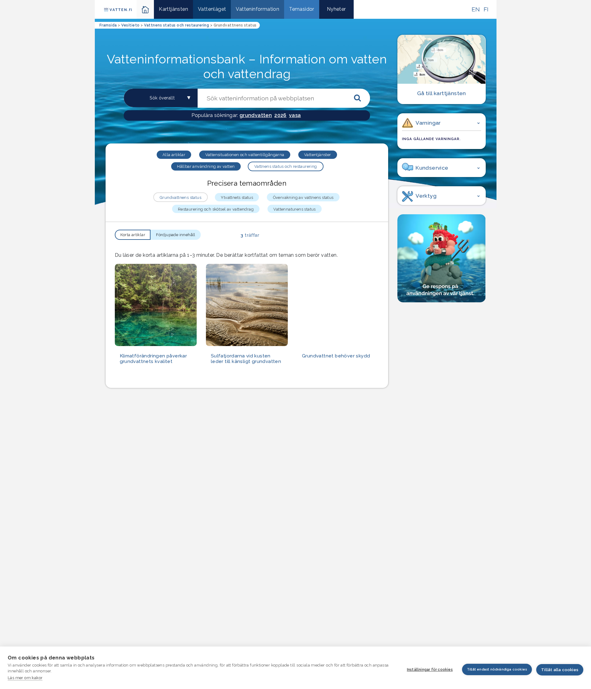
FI (486, 9)
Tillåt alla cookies (559, 669)
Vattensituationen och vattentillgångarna (244, 154)
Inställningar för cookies (430, 669)
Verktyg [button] (426, 195)
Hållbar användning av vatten (206, 166)
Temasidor (301, 9)
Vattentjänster (317, 154)
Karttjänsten (173, 9)
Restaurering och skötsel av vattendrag (216, 209)
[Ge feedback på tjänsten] (441, 258)
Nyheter (336, 9)
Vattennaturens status (294, 209)
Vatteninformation (257, 9)
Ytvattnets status (237, 197)
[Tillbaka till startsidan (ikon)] (145, 9)
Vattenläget (212, 9)
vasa (295, 115)
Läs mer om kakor (25, 677)
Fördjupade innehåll (175, 234)
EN (476, 9)
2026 (280, 115)
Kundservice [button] (432, 167)
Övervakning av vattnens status (303, 197)
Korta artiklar (133, 234)
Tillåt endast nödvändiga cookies (497, 669)
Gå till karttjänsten (441, 93)
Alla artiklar (174, 154)
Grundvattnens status (180, 197)
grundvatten (255, 115)
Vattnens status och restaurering (285, 166)
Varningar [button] (428, 122)
